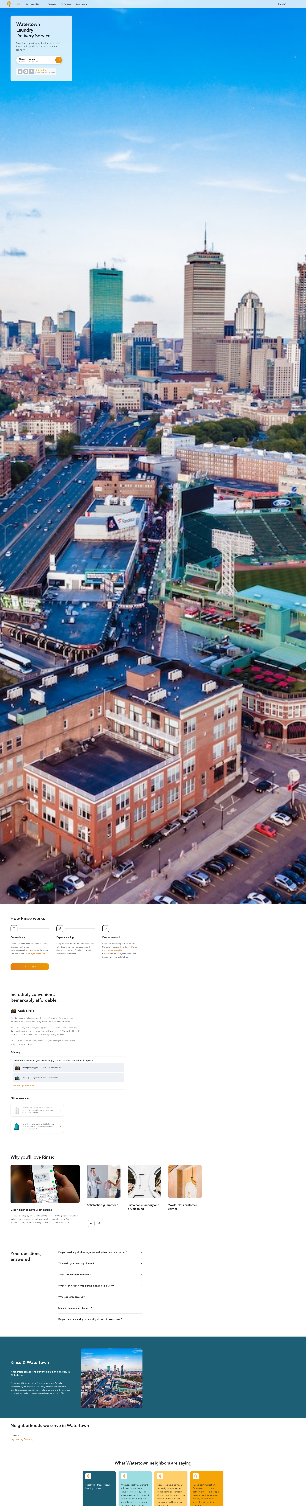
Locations (80, 4)
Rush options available (112, 950)
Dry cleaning (17, 1439)
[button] (132, 947)
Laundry (29, 1439)
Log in (294, 4)
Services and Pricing (34, 4)
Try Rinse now (30, 967)
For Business (66, 4)
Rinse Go (52, 4)
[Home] (13, 4)
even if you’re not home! (36, 953)
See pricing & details (22, 1085)
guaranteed (15, 1226)
